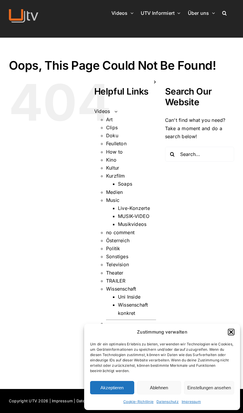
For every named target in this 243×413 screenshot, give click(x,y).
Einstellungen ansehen (209, 387)
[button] (231, 332)
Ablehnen (159, 387)
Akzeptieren (112, 387)
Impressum (191, 401)
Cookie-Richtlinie (138, 401)
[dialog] (162, 367)
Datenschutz (167, 401)
